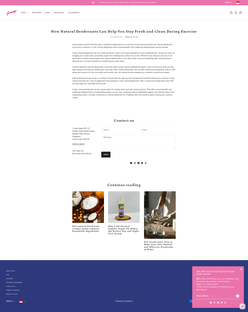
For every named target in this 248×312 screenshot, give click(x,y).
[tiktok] (225, 302)
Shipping (9, 278)
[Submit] (237, 296)
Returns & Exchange (14, 282)
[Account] (236, 12)
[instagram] (214, 302)
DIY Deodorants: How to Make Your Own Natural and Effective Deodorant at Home (158, 246)
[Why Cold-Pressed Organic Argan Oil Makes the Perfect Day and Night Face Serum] (124, 207)
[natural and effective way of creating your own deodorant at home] (160, 215)
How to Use (10, 271)
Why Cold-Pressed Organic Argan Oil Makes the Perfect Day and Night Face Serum (123, 230)
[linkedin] (218, 302)
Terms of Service (13, 290)
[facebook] (211, 302)
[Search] (231, 12)
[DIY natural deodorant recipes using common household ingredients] (88, 207)
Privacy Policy (12, 294)
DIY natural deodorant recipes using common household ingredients (85, 228)
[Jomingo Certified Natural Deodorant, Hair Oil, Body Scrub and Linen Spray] (11, 12)
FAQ (7, 274)
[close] (241, 269)
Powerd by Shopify (124, 301)
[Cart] (240, 12)
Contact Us (10, 286)
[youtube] (222, 302)
